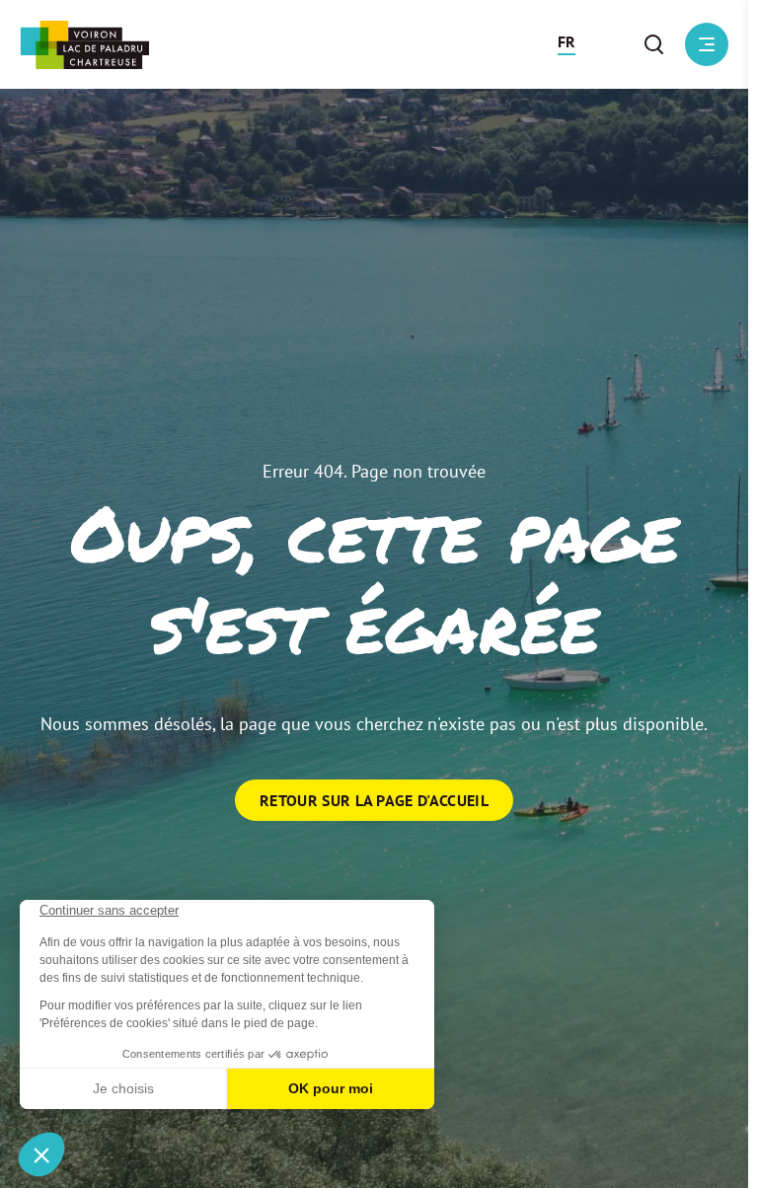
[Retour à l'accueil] (84, 45)
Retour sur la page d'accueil (374, 800)
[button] (566, 44)
